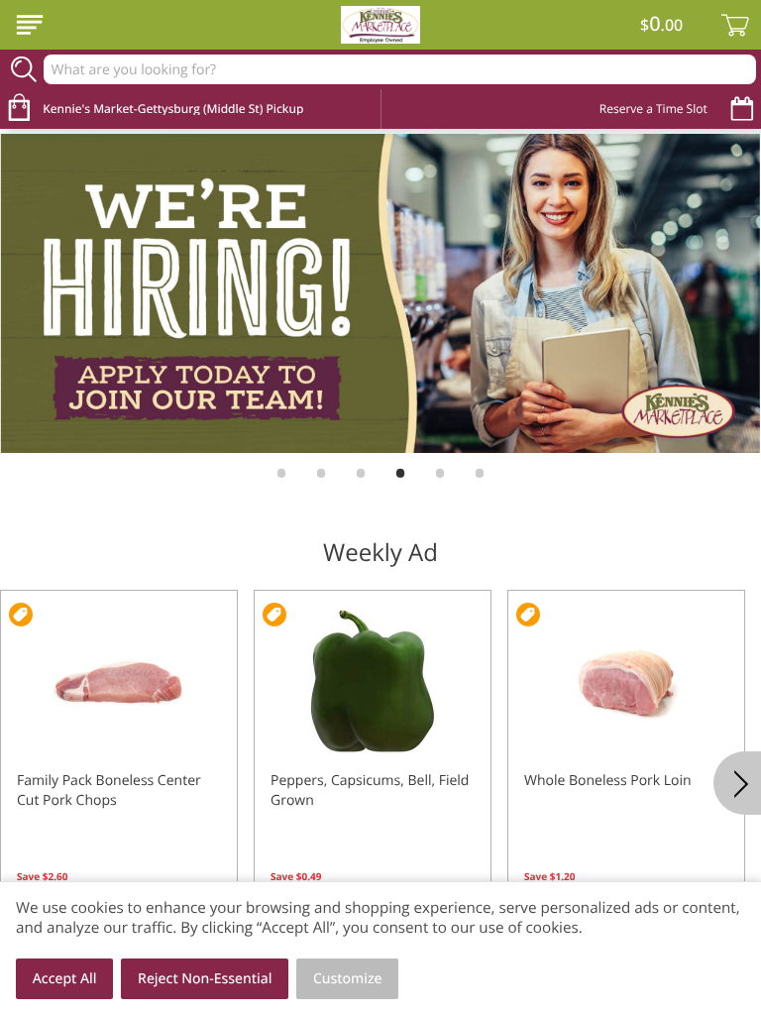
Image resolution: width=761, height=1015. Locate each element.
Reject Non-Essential (205, 978)
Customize (347, 978)
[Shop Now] (29, 25)
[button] (119, 765)
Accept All (65, 978)
